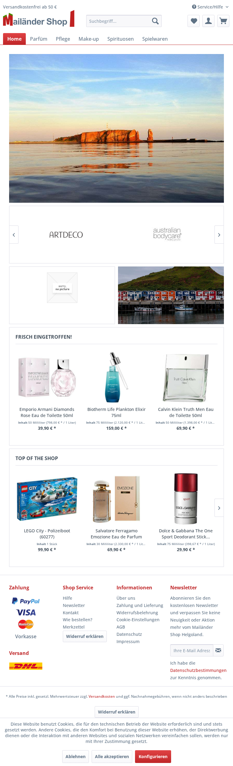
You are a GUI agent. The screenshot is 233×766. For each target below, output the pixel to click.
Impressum (128, 641)
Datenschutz (129, 634)
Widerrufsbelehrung (137, 612)
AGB (120, 627)
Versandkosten (102, 696)
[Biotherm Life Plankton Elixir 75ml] (116, 377)
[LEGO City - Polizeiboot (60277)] (47, 499)
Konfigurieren (153, 756)
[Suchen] (155, 21)
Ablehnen (76, 756)
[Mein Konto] (208, 21)
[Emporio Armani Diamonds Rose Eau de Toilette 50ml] (47, 377)
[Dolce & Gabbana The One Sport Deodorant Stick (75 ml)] (186, 499)
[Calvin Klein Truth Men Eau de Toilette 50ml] (186, 377)
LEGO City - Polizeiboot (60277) (47, 534)
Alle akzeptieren (112, 756)
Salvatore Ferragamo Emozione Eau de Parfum (116, 534)
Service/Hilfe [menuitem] (210, 7)
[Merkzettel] (193, 21)
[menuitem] (124, 21)
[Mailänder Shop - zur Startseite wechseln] (38, 19)
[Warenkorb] (223, 21)
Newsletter (74, 605)
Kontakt (71, 612)
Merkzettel (74, 627)
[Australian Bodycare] (167, 234)
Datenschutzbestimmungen (198, 670)
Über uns (125, 598)
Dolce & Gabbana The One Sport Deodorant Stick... (186, 534)
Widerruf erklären (84, 636)
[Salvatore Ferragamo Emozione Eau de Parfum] (116, 499)
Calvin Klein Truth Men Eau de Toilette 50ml (186, 412)
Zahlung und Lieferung (139, 605)
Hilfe (67, 598)
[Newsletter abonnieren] (218, 650)
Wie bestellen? (77, 619)
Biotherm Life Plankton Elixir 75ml (116, 412)
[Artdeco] (66, 234)
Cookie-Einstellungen (138, 619)
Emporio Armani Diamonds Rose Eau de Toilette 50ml (46, 412)
